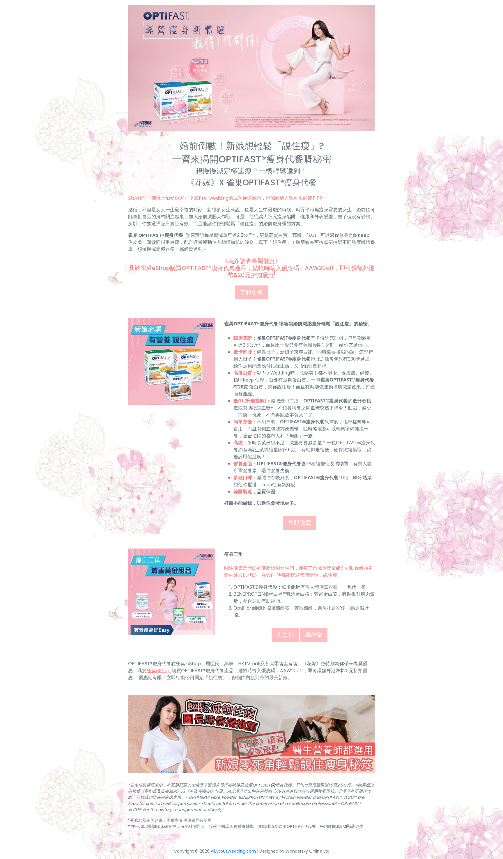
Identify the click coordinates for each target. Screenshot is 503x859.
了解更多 (251, 292)
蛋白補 (285, 635)
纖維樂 (314, 635)
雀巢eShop (159, 670)
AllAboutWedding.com (233, 851)
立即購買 (299, 523)
